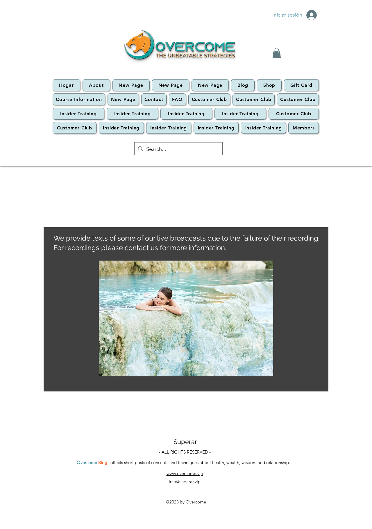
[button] (276, 53)
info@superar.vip (185, 481)
